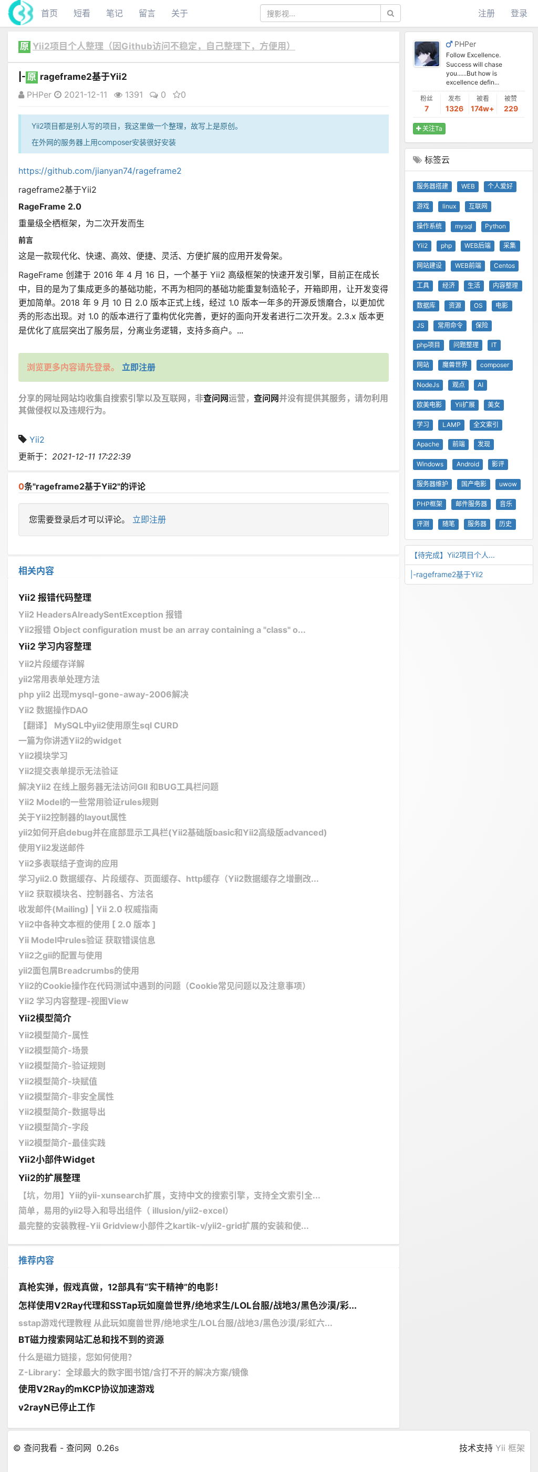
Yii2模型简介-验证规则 (62, 1065)
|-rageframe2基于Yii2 (446, 574)
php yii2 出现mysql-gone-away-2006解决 (103, 694)
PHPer (37, 94)
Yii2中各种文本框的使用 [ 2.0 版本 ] (87, 924)
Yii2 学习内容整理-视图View (73, 1001)
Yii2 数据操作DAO (53, 710)
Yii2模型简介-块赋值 (57, 1081)
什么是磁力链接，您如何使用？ (77, 1357)
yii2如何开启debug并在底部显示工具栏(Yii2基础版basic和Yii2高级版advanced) (172, 832)
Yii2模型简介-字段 (53, 1127)
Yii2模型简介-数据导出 (62, 1111)
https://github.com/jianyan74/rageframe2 (100, 170)
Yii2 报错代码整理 (54, 597)
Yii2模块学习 (43, 755)
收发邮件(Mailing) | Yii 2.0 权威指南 (88, 909)
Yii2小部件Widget (56, 1159)
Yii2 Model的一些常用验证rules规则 (88, 802)
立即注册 (149, 519)
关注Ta (431, 128)
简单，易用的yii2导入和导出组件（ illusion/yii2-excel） (125, 1210)
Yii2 (37, 439)
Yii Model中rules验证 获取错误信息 (87, 940)
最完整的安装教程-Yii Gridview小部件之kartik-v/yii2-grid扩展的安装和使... (163, 1225)
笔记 (114, 13)
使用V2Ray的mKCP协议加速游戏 (86, 1389)
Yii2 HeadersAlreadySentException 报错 (100, 614)
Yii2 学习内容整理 (54, 646)
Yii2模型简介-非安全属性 (66, 1096)
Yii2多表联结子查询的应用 (68, 863)
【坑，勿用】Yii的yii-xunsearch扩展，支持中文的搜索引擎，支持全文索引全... (169, 1195)
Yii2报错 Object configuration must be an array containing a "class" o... (162, 629)
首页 (49, 13)
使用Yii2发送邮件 (51, 847)
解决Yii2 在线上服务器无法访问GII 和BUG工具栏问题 (118, 786)
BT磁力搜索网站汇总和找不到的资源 (91, 1339)
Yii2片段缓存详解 (51, 664)
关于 (179, 13)
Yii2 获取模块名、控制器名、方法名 (86, 894)
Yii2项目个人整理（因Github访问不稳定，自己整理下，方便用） (164, 46)
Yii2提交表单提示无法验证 (68, 771)
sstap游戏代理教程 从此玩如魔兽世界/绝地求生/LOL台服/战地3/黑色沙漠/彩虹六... (175, 1323)
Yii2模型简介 (44, 1018)
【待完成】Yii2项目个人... (452, 554)
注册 (486, 13)
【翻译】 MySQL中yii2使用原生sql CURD (98, 725)
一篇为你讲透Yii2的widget (69, 740)
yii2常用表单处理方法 (59, 679)
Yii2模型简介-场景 (53, 1050)
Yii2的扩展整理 (49, 1178)
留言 (147, 13)
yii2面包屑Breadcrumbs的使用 (78, 970)
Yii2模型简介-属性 (53, 1035)
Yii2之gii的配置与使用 (60, 955)
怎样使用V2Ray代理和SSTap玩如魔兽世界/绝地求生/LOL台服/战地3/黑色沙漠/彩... (187, 1305)
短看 (82, 13)
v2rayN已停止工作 (56, 1407)
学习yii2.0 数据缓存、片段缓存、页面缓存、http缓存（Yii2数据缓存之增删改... (168, 878)
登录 (519, 13)
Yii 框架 (510, 1448)
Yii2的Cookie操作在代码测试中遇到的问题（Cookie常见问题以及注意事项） (164, 985)
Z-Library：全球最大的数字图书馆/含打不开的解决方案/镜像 (133, 1372)
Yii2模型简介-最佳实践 (62, 1142)
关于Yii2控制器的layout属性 (72, 817)
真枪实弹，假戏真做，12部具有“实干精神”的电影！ (120, 1287)
